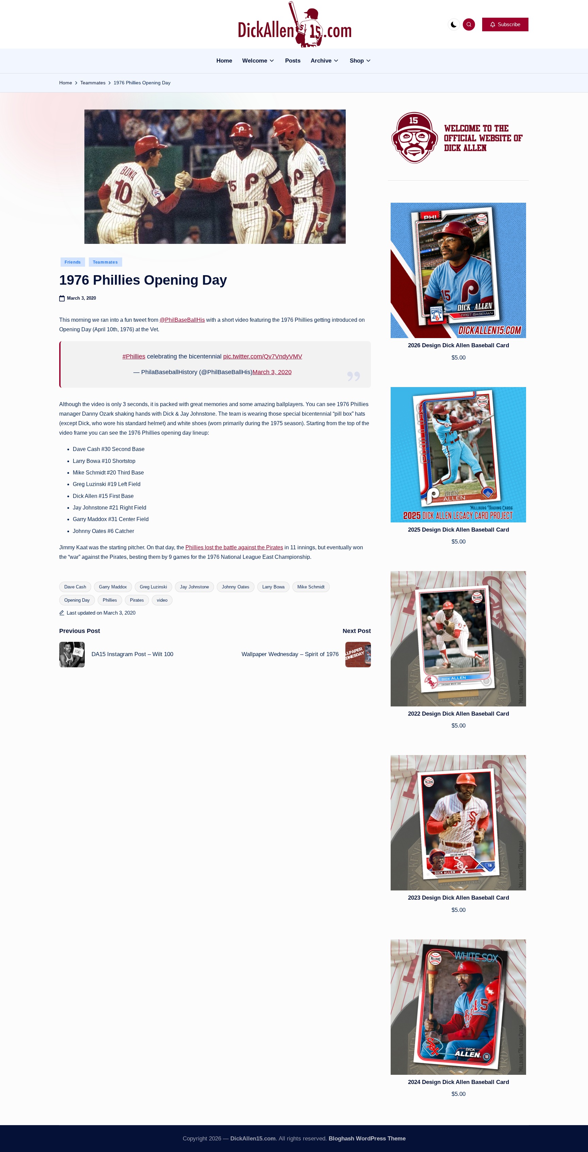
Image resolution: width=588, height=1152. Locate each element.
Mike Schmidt (311, 586)
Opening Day (77, 600)
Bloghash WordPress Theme (367, 1138)
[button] (505, 24)
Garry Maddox (113, 586)
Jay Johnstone (194, 586)
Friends (73, 262)
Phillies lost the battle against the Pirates (234, 547)
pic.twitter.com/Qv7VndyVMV (262, 356)
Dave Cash (75, 586)
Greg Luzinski (153, 586)
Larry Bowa (273, 586)
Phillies (110, 600)
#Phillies (133, 356)
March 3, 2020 (272, 372)
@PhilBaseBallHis (182, 320)
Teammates (105, 262)
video (162, 600)
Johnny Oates (235, 586)
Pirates (137, 600)
